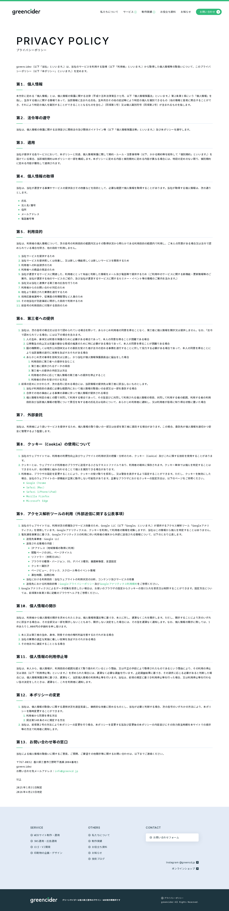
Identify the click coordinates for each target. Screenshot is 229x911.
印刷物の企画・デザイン (48, 853)
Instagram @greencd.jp (180, 862)
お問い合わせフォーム (166, 837)
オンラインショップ (184, 868)
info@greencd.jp (66, 771)
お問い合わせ (207, 12)
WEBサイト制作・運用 (47, 835)
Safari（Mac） (36, 487)
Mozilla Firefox (37, 496)
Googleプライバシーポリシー (77, 584)
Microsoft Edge (37, 501)
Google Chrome (36, 483)
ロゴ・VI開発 (42, 847)
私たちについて (109, 12)
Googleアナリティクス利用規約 (118, 584)
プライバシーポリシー (174, 898)
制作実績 (147, 12)
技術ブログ (98, 859)
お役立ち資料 (168, 12)
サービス (128, 12)
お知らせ (186, 12)
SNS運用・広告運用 (45, 841)
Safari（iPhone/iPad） (42, 492)
